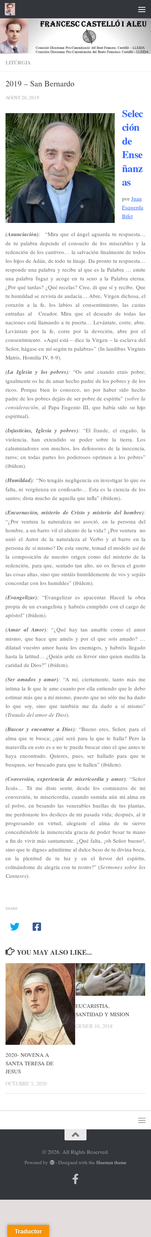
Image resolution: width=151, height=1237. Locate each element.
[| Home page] (11, 9)
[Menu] (142, 9)
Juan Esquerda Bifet (132, 207)
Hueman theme (111, 1162)
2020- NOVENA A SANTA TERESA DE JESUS (29, 1063)
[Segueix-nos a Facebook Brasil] (75, 1179)
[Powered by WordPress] (51, 1162)
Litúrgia (18, 62)
